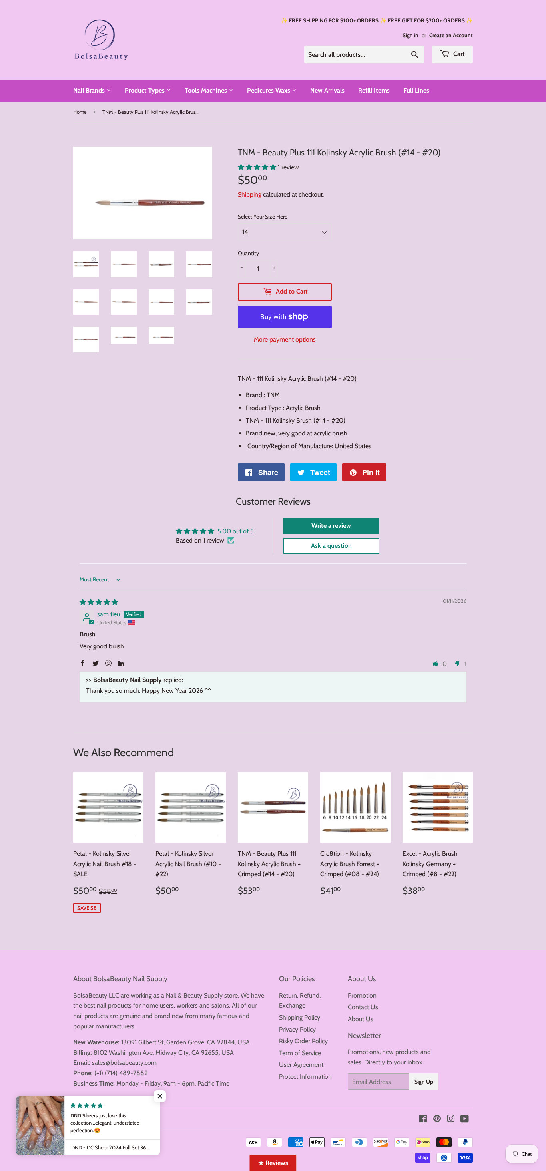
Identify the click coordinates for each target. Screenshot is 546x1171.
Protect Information (305, 1076)
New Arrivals (327, 90)
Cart (458, 54)
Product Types (145, 90)
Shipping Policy (299, 1017)
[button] (258, 167)
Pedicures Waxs (269, 90)
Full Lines (416, 90)
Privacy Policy (297, 1029)
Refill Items (374, 90)
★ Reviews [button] (273, 1163)
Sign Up (423, 1081)
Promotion (362, 995)
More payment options (285, 339)
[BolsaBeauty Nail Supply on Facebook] (423, 1119)
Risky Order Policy (303, 1041)
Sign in (410, 35)
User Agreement (301, 1064)
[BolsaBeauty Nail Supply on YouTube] (464, 1119)
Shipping (249, 194)
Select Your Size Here (262, 216)
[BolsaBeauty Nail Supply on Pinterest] (437, 1119)
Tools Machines (207, 90)
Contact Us (363, 1007)
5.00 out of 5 (235, 531)
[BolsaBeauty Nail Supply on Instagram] (451, 1119)
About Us (360, 1019)
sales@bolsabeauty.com (124, 1062)
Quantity (248, 253)
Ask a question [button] (331, 545)
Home (80, 112)
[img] (99, 602)
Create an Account (451, 35)
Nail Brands (89, 90)
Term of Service (300, 1053)
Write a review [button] (331, 525)
